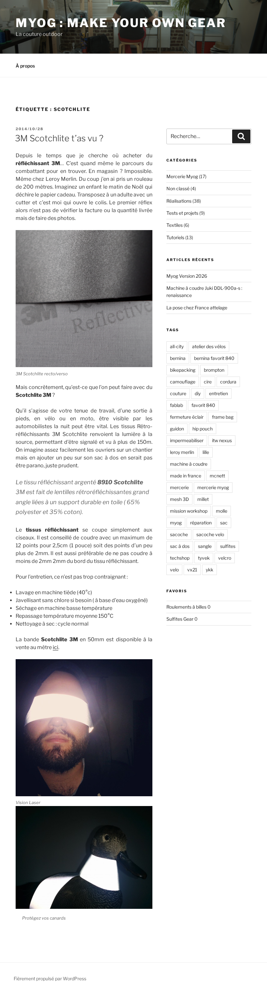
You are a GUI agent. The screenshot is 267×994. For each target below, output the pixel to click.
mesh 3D (179, 499)
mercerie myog (213, 487)
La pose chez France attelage (196, 307)
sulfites (227, 546)
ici (55, 647)
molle (221, 511)
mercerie (179, 487)
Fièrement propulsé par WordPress (50, 978)
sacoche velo (210, 534)
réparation (201, 522)
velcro (224, 558)
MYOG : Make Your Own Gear (121, 23)
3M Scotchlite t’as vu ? (59, 138)
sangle (205, 546)
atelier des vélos (209, 346)
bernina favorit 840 (214, 358)
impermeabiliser (187, 440)
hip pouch (202, 428)
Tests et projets (182, 213)
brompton (214, 370)
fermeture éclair (187, 417)
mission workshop (188, 511)
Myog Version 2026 (186, 276)
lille (206, 452)
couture (178, 393)
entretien (218, 393)
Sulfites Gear (179, 619)
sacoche (179, 534)
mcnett (217, 475)
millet (203, 499)
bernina (178, 358)
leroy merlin (182, 452)
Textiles (174, 225)
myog (176, 522)
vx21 (192, 569)
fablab (176, 405)
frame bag (222, 417)
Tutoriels (175, 237)
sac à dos (180, 546)
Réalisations (178, 201)
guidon (177, 428)
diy (198, 393)
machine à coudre (188, 464)
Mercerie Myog (182, 176)
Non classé (178, 188)
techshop (180, 558)
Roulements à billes (186, 607)
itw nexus (222, 440)
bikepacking (182, 370)
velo (174, 569)
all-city (177, 346)
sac (224, 522)
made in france (185, 475)
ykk (209, 569)
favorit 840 (203, 405)
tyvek (204, 558)
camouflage (182, 381)
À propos (25, 66)
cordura (228, 381)
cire (208, 381)
